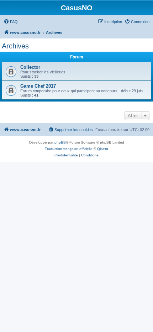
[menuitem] (11, 21)
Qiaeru (102, 149)
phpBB (60, 142)
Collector (30, 67)
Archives (15, 46)
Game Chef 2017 (38, 86)
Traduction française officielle (69, 149)
